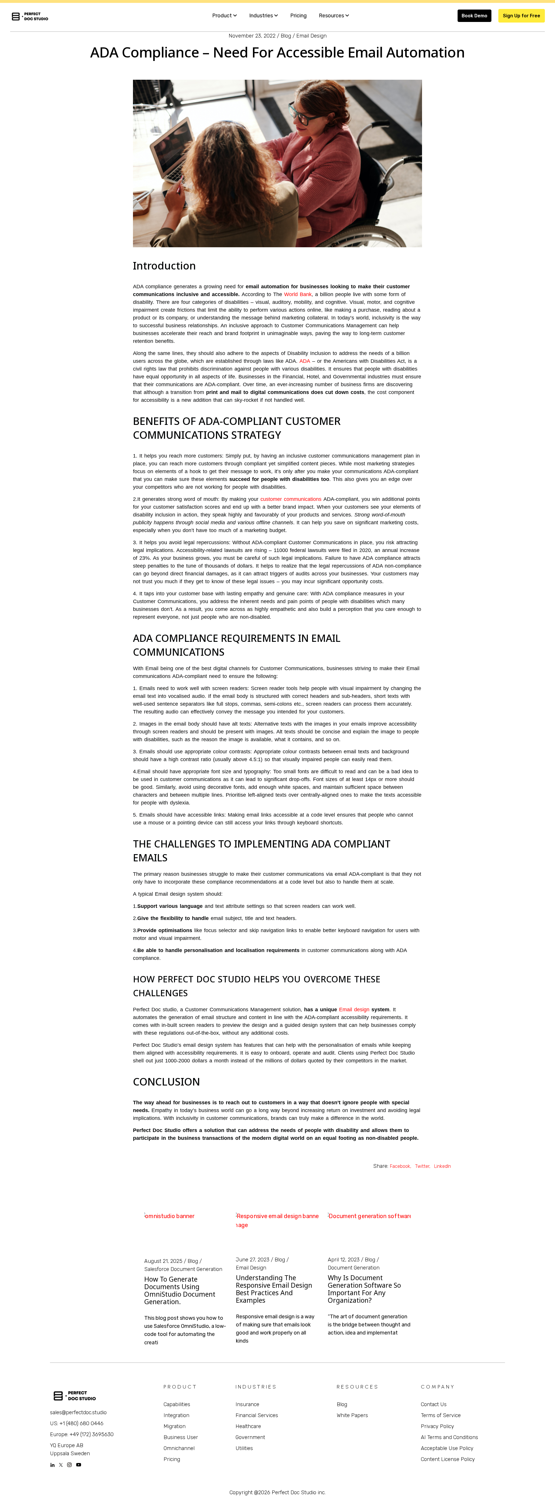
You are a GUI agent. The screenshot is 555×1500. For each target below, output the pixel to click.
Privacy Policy (437, 1426)
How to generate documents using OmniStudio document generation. (179, 1290)
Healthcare (248, 1426)
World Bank (298, 294)
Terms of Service (441, 1415)
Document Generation (354, 1268)
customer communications (290, 499)
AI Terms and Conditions (449, 1437)
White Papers (352, 1415)
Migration (175, 1426)
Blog (286, 36)
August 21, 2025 (163, 1261)
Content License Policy (448, 1459)
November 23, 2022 (252, 36)
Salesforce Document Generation (183, 1269)
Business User (181, 1437)
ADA (304, 361)
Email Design (311, 36)
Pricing (172, 1459)
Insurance (247, 1404)
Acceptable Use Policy (447, 1448)
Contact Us (434, 1404)
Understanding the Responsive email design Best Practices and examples (274, 1289)
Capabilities (177, 1404)
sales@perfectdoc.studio (78, 1412)
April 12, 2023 (344, 1259)
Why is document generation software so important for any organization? (364, 1289)
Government (250, 1437)
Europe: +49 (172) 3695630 (82, 1434)
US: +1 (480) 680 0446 (76, 1423)
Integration (176, 1415)
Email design (354, 1009)
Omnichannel (179, 1448)
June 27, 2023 (252, 1259)
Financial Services (257, 1415)
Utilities (244, 1448)
